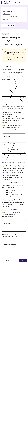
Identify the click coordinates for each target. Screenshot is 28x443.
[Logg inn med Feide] (15, 2)
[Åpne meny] (25, 2)
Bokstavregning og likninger (10, 16)
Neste (21, 260)
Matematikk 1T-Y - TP (9, 11)
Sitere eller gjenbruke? (10, 244)
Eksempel (6, 66)
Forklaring (9, 136)
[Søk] (20, 2)
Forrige (7, 260)
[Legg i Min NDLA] (24, 34)
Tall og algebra (6, 13)
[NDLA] (6, 2)
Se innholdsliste (9, 25)
